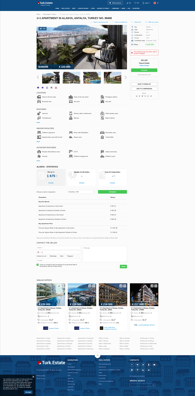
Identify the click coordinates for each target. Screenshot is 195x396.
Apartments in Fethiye (64, 349)
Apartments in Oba (43, 346)
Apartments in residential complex (109, 370)
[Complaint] (55, 87)
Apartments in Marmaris (85, 349)
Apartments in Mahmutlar (65, 341)
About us (70, 378)
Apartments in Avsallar (44, 343)
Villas (100, 372)
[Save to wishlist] (62, 285)
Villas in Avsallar (124, 338)
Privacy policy (41, 375)
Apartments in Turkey (43, 338)
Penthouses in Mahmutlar (148, 343)
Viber (61, 256)
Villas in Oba (103, 346)
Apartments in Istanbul (85, 341)
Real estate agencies (74, 370)
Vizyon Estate (144, 65)
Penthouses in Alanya (147, 341)
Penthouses (102, 375)
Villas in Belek (123, 346)
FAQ (69, 375)
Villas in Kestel (124, 343)
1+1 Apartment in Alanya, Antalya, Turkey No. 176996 (143, 309)
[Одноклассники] (140, 96)
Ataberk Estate (54, 328)
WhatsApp (53, 256)
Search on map (72, 372)
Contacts (70, 387)
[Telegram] (151, 96)
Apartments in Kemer (64, 346)
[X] (142, 96)
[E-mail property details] (42, 87)
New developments (105, 364)
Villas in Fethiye (124, 349)
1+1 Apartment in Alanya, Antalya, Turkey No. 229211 (81, 309)
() (130, 3)
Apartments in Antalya (44, 341)
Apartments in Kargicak (64, 343)
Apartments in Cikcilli (43, 349)
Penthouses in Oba (146, 346)
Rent (100, 384)
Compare (112, 192)
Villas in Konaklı (124, 341)
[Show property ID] (51, 87)
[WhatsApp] (148, 96)
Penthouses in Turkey (147, 338)
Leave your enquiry (138, 376)
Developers (71, 367)
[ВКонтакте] (137, 96)
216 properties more (144, 74)
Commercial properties (106, 381)
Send (123, 266)
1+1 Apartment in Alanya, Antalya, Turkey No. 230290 (49, 309)
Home (70, 364)
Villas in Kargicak (104, 349)
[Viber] (145, 96)
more (38, 122)
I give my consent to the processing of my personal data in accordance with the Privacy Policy (58, 265)
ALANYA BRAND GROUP (146, 325)
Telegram (70, 256)
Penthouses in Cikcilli (147, 349)
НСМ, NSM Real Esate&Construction (110, 328)
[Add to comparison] (58, 285)
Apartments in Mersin (85, 346)
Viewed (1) (137, 22)
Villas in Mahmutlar (105, 343)
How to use (71, 384)
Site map (70, 390)
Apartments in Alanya (64, 338)
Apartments (102, 367)
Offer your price (153, 22)
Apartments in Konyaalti (85, 338)
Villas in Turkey (103, 338)
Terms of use (41, 378)
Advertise (71, 381)
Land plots (102, 378)
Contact (144, 70)
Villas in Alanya (103, 341)
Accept (28, 392)
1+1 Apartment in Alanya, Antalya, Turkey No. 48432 (112, 309)
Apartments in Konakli (85, 343)
